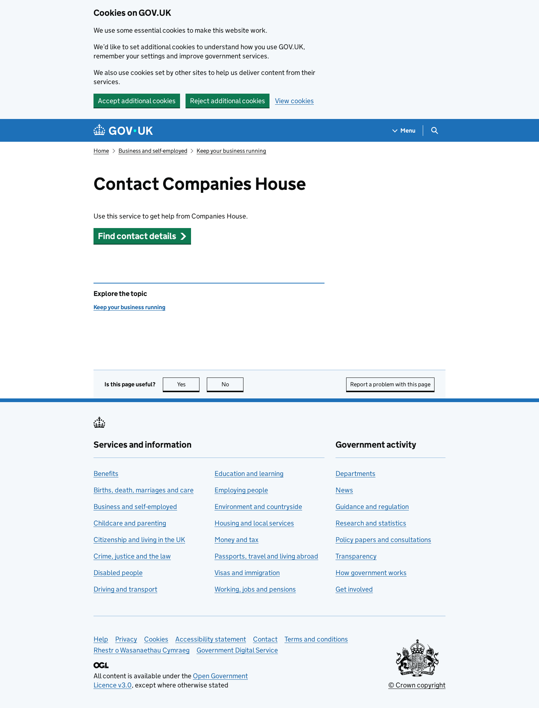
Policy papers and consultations (383, 539)
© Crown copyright (416, 685)
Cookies (156, 639)
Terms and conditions (316, 639)
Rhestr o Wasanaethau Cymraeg (142, 650)
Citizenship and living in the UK (139, 539)
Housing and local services (254, 523)
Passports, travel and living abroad (266, 556)
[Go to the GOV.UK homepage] (123, 130)
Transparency (356, 556)
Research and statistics (371, 523)
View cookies (294, 100)
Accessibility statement (210, 639)
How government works (371, 572)
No (232, 384)
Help (101, 639)
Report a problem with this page (390, 384)
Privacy (126, 639)
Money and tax (236, 539)
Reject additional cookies (227, 101)
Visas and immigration (247, 572)
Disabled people (118, 572)
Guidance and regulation (372, 506)
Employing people (241, 490)
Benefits (106, 473)
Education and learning (248, 473)
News (344, 490)
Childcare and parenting (130, 523)
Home (101, 150)
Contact (265, 639)
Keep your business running (231, 150)
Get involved (354, 589)
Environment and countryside (258, 506)
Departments (355, 473)
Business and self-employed (152, 150)
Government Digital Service (237, 650)
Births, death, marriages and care (144, 490)
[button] (142, 236)
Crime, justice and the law (132, 556)
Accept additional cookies (137, 101)
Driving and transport (125, 589)
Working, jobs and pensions (255, 589)
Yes (188, 384)
